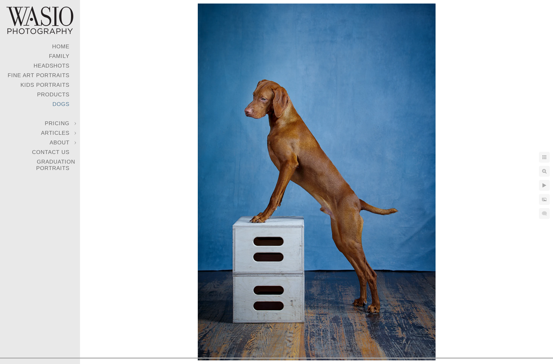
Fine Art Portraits (38, 75)
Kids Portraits (44, 85)
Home (60, 47)
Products (53, 95)
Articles (55, 133)
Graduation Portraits (55, 165)
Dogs (60, 104)
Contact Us (50, 152)
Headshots (51, 66)
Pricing (57, 123)
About (59, 143)
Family (59, 56)
